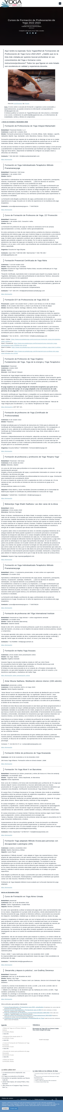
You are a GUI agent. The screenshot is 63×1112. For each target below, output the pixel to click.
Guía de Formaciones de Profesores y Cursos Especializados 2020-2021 (27, 1012)
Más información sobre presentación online (15, 675)
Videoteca (36, 1025)
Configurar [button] (5, 1108)
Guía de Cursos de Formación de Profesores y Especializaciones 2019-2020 (28, 1015)
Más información (6, 159)
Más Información (6, 965)
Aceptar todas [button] (13, 1108)
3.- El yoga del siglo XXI (39, 1079)
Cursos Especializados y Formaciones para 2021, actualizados (24, 1007)
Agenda (4, 1025)
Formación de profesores (31, 26)
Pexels (27, 103)
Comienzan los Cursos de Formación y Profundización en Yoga (24, 1018)
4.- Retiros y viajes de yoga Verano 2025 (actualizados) (45, 1080)
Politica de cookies (7, 1098)
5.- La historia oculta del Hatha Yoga (41, 1081)
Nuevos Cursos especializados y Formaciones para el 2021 (22, 1010)
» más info (5, 1033)
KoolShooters (17, 103)
